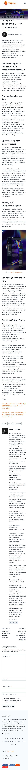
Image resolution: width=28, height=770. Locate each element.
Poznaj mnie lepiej (7, 734)
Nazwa (5, 679)
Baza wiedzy (7, 741)
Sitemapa (7, 758)
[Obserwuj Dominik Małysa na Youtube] (13, 622)
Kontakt (14, 744)
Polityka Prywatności (11, 756)
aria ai (4, 423)
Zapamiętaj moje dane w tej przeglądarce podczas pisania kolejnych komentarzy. (12, 700)
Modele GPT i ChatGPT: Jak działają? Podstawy (6, 633)
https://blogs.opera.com (16, 272)
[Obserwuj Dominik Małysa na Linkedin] (16, 622)
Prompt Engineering (16, 738)
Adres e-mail (6, 686)
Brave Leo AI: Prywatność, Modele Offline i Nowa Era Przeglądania (21, 634)
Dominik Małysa (15, 429)
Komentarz (6, 656)
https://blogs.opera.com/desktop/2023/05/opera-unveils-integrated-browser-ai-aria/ (14, 415)
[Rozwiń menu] (24, 3)
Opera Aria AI (6, 30)
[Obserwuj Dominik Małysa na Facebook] (10, 622)
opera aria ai (17, 423)
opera (10, 423)
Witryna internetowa (9, 694)
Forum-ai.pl (10, 751)
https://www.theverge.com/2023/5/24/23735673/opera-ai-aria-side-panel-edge (14, 406)
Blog (6, 738)
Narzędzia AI (16, 741)
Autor (23, 741)
